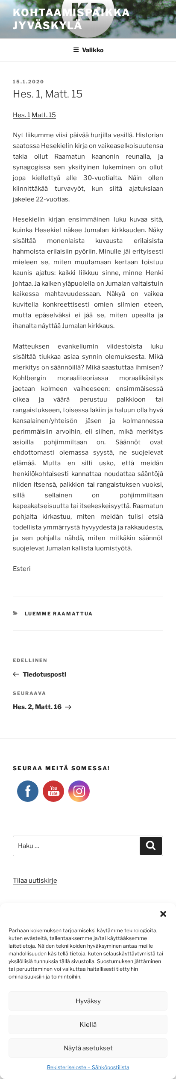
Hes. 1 (21, 115)
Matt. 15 (44, 115)
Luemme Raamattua (59, 614)
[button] (163, 914)
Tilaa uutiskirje (35, 880)
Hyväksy (88, 1001)
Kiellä (88, 1025)
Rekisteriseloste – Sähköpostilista (88, 1067)
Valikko (92, 49)
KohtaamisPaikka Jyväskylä (72, 19)
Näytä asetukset (88, 1048)
